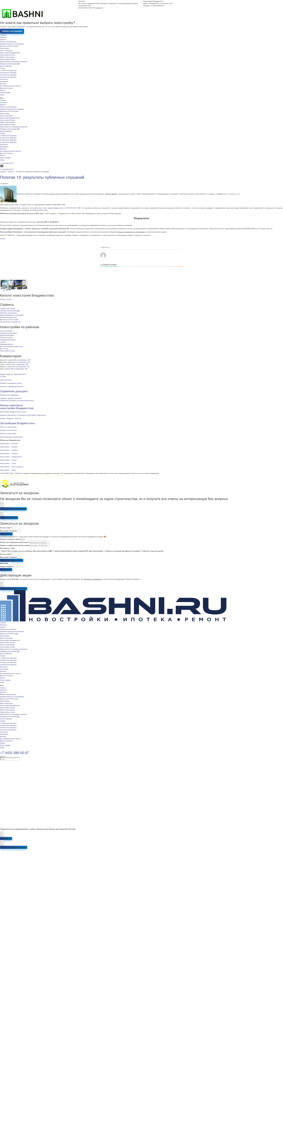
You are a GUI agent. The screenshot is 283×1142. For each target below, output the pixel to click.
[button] (141, 98)
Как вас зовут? (6, 527)
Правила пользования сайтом (11, 383)
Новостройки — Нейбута (9, 450)
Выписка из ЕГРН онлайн (9, 46)
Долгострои (4, 348)
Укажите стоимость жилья (10, 539)
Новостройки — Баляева (9, 443)
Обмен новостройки (7, 57)
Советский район (6, 331)
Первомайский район (7, 340)
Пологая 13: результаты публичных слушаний (42, 177)
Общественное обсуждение (10, 322)
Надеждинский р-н (6, 344)
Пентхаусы (4, 79)
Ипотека (3, 83)
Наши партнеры (6, 380)
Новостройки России (7, 55)
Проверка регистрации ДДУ (10, 64)
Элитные (18, 418)
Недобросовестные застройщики (12, 44)
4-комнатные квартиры (8, 77)
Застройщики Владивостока (17, 423)
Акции (2, 94)
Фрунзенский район (7, 335)
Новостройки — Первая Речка (11, 457)
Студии (2, 68)
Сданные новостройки (8, 415)
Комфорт (10, 418)
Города (2, 238)
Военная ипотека (6, 88)
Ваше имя (4, 563)
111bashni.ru (18, 473)
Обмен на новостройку (8, 427)
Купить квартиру (6, 66)
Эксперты (3, 37)
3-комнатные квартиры (8, 75)
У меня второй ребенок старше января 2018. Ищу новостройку (78, 551)
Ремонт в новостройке (8, 433)
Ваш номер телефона (8, 531)
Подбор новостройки (7, 308)
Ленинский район (6, 337)
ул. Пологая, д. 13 (233, 194)
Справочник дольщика (14, 391)
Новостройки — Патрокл (9, 453)
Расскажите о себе (7, 548)
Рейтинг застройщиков (8, 41)
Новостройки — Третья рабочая (11, 466)
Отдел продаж (5, 92)
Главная (3, 35)
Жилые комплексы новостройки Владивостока (16, 406)
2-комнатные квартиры (8, 72)
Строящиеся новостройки (26, 415)
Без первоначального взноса (10, 86)
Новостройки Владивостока (10, 52)
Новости (3, 39)
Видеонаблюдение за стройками (12, 315)
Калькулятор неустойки (8, 317)
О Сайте (3, 376)
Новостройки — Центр (8, 470)
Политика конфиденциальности (11, 386)
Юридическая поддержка (9, 395)
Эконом (3, 418)
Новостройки (4, 48)
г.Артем (3, 342)
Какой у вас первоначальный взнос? (14, 542)
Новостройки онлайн (7, 59)
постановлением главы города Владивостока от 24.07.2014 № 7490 (55, 208)
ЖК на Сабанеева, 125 (22, 360)
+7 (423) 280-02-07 (7, 163)
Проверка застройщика (8, 313)
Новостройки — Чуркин (8, 460)
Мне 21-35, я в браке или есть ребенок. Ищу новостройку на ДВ (27, 551)
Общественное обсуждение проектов (13, 61)
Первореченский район (8, 333)
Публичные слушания (142, 235)
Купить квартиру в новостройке (11, 437)
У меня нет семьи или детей (152, 551)
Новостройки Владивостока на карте (13, 412)
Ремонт (2, 90)
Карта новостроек (6, 50)
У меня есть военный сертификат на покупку (122, 551)
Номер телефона (6, 566)
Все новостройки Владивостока (11, 346)
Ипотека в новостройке (8, 430)
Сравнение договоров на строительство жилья (17, 400)
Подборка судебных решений (10, 398)
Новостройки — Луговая (8, 447)
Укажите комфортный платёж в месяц (15, 545)
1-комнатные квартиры (8, 70)
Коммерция (4, 81)
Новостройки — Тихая (8, 463)
